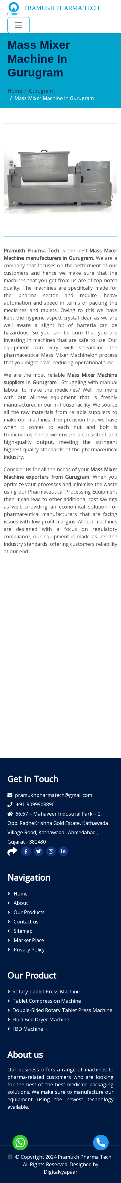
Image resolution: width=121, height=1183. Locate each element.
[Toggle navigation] (18, 25)
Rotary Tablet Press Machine (46, 991)
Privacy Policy (28, 949)
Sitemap (22, 931)
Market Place (28, 940)
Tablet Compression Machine (46, 1000)
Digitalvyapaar (61, 1171)
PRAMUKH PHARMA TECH (61, 7)
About (20, 903)
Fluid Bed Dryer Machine (40, 1019)
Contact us (25, 921)
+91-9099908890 (35, 804)
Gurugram (41, 90)
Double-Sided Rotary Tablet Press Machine (62, 1010)
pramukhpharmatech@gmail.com (53, 795)
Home (14, 90)
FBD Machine (27, 1028)
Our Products (28, 912)
